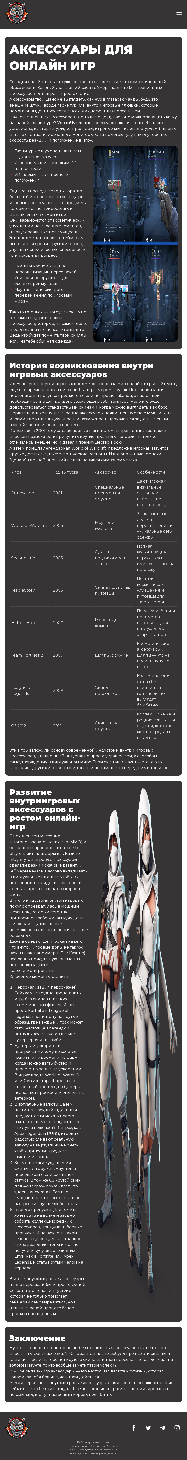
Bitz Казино (72, 953)
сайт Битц (166, 384)
